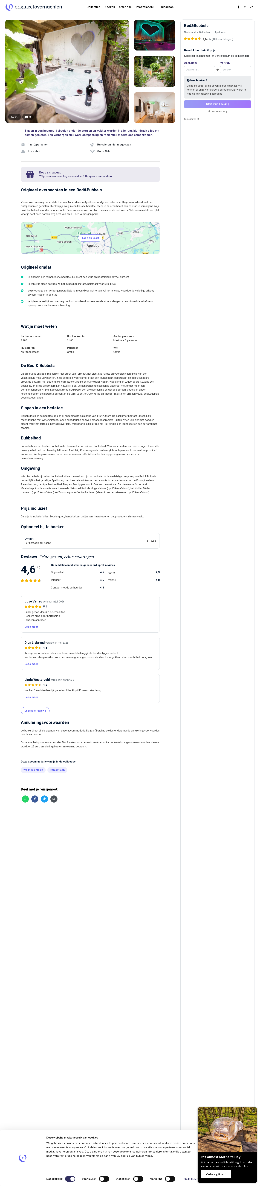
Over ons (125, 7)
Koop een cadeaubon (98, 176)
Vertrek (225, 62)
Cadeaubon (166, 7)
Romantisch (57, 770)
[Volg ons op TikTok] (252, 7)
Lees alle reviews (35, 710)
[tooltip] (25, 799)
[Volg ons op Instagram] (245, 7)
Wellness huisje (33, 770)
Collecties (93, 7)
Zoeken (110, 7)
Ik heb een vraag (217, 111)
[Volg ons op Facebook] (238, 7)
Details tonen (190, 1179)
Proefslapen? (145, 7)
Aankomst (190, 62)
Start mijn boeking (217, 104)
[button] (31, 626)
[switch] (104, 1179)
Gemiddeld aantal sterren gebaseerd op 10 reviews (83, 565)
